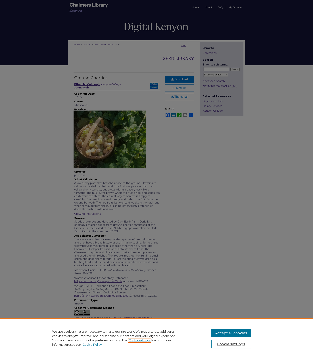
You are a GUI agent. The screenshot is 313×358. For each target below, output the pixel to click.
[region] (156, 338)
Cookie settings (140, 340)
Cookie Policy (92, 344)
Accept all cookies (231, 333)
